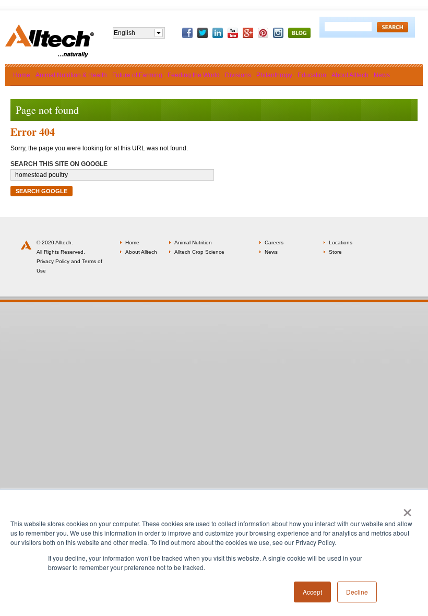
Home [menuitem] (21, 75)
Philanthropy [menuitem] (274, 75)
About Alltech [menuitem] (349, 75)
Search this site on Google (59, 164)
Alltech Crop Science (199, 252)
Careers (274, 242)
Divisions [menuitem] (238, 75)
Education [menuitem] (312, 75)
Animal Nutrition (193, 242)
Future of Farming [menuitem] (137, 75)
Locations (340, 242)
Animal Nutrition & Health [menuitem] (71, 75)
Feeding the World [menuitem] (194, 75)
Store (335, 252)
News (271, 252)
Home (132, 242)
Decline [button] (357, 591)
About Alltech (141, 252)
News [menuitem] (382, 75)
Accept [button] (312, 591)
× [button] (407, 509)
